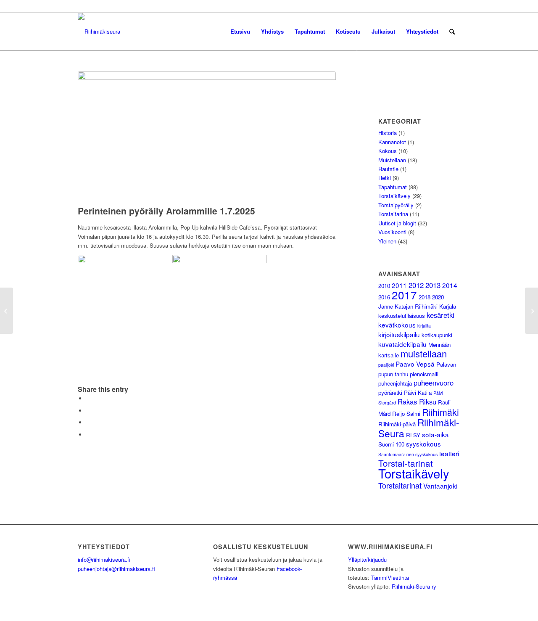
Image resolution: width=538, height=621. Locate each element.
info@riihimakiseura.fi (104, 559)
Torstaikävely (394, 196)
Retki (384, 178)
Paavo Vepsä (415, 363)
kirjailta (424, 325)
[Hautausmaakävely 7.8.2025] (531, 311)
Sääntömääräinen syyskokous (408, 454)
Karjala (447, 306)
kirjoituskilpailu (399, 334)
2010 (384, 286)
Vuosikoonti (392, 232)
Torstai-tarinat (405, 463)
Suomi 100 (391, 444)
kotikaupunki (437, 335)
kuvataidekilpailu (402, 344)
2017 (404, 294)
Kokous (387, 151)
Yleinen (387, 241)
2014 (449, 285)
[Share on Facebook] (88, 398)
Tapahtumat (392, 187)
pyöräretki (390, 392)
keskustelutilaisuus (401, 316)
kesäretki (440, 315)
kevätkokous (397, 324)
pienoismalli (424, 374)
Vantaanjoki (440, 485)
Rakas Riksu (417, 401)
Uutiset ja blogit (397, 223)
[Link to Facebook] (454, 6)
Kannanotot (392, 142)
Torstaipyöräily (396, 205)
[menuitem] (240, 31)
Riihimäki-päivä (397, 424)
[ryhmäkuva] (207, 136)
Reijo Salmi (406, 414)
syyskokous (423, 443)
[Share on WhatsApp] (88, 422)
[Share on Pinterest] (88, 435)
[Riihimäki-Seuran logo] (99, 31)
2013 (432, 285)
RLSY (413, 435)
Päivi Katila (418, 392)
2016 (384, 297)
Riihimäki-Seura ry (414, 586)
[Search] (452, 31)
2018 (424, 297)
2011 (399, 285)
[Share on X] (88, 411)
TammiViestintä (390, 577)
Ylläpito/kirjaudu (367, 559)
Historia (387, 133)
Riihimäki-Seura (418, 427)
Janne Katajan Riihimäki (408, 306)
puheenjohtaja (395, 383)
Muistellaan (392, 160)
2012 (416, 285)
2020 (438, 297)
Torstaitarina (393, 214)
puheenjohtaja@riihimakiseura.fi (116, 569)
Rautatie (388, 169)
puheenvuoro (434, 383)
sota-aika (435, 434)
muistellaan (424, 353)
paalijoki (386, 365)
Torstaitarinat (400, 485)
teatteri (449, 453)
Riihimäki (440, 411)
